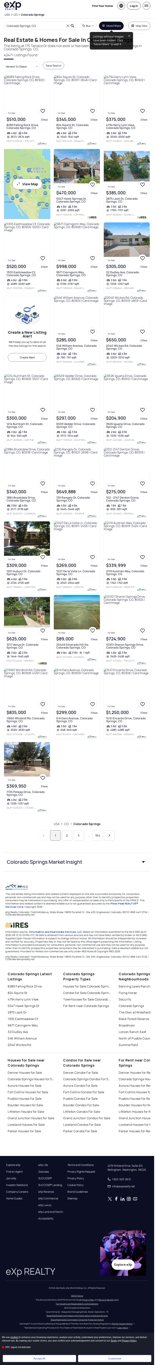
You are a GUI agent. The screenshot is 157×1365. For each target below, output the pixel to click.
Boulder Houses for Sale (25, 1105)
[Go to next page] (109, 835)
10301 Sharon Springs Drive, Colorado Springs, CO (125, 646)
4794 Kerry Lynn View (23, 999)
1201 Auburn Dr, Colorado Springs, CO (23, 572)
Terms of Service (106, 1299)
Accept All (39, 1358)
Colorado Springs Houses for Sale (32, 1079)
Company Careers (17, 1191)
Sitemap (72, 1198)
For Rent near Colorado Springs (86, 1006)
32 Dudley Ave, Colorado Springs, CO (122, 273)
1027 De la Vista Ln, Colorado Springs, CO (75, 572)
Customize (114, 1358)
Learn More (123, 1327)
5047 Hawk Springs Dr (24, 1006)
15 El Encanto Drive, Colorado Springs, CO (126, 719)
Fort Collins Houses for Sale (28, 1092)
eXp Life (43, 1165)
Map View (141, 26)
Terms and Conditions (80, 1165)
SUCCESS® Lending (50, 1185)
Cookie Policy (75, 1185)
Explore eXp (13, 1165)
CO (66, 824)
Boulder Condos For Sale (81, 1105)
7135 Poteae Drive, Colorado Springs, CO (26, 793)
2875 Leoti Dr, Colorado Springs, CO (122, 200)
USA (57, 824)
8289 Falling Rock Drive (25, 986)
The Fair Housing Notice (121, 1323)
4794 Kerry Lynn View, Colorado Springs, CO (120, 126)
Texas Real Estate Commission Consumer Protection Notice (77, 1319)
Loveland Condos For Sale (82, 1124)
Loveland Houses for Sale (26, 1124)
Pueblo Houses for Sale (25, 1098)
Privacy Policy (75, 1178)
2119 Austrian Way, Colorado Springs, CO (125, 572)
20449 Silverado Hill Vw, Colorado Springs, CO (72, 646)
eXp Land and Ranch (50, 1211)
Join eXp (11, 1178)
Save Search (53, 65)
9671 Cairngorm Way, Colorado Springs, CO (71, 273)
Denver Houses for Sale (25, 1072)
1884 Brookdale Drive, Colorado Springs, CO (21, 499)
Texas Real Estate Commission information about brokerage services (77, 1315)
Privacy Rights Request (81, 1171)
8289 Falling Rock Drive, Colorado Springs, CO (23, 126)
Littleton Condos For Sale (81, 1111)
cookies (14, 1337)
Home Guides (14, 1198)
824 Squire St (17, 993)
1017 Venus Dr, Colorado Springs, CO (22, 646)
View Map (30, 184)
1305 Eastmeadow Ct (23, 1019)
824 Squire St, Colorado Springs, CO (72, 126)
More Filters (113, 26)
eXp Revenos (46, 1191)
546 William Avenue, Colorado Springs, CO (76, 347)
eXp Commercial (48, 1198)
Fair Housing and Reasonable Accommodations (77, 1303)
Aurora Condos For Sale (80, 1085)
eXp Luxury (45, 1205)
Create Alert (27, 357)
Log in (134, 6)
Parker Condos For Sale (80, 1131)
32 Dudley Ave (18, 1032)
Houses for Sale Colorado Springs (87, 986)
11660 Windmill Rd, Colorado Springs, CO (26, 719)
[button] (77, 861)
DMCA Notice (77, 1295)
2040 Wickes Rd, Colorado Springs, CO (124, 347)
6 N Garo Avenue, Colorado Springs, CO (74, 719)
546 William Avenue (22, 1038)
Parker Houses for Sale (24, 1131)
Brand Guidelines (77, 1191)
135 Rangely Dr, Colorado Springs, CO (73, 499)
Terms (113, 1340)
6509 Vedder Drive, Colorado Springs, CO (75, 425)
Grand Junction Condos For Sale (86, 1118)
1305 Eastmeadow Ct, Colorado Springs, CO (21, 273)
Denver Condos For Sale (80, 1072)
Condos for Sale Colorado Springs (87, 993)
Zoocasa (43, 1171)
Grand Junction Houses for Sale (31, 1118)
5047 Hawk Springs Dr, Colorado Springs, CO (71, 200)
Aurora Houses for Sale (25, 1085)
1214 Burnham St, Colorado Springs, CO (25, 425)
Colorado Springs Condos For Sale (87, 1079)
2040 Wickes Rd (19, 1045)
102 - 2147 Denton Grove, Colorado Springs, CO (122, 499)
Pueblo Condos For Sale (80, 1098)
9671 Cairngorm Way (23, 1025)
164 (97, 835)
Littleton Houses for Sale (26, 1111)
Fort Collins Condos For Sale (83, 1092)
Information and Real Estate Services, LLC (55, 932)
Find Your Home (102, 6)
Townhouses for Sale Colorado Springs (87, 999)
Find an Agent (14, 1171)
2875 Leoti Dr (17, 1012)
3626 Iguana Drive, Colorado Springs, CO (125, 425)
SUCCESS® (45, 1178)
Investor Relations (17, 1185)
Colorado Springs (87, 824)
